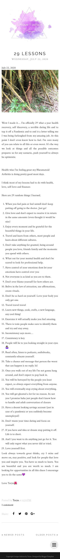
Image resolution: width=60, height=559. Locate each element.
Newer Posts (14, 535)
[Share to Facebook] (13, 513)
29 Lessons (30, 53)
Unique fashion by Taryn (23, 556)
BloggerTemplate (48, 556)
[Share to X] (19, 513)
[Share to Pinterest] (26, 513)
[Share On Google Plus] (32, 513)
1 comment (7, 505)
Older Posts (46, 535)
